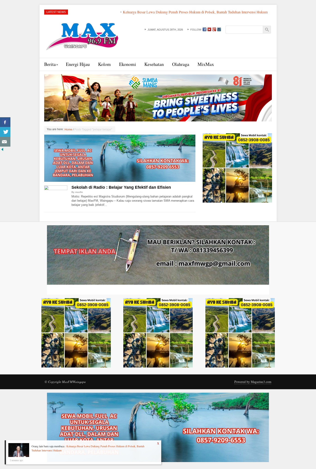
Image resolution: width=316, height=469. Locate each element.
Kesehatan (154, 64)
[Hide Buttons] (2, 148)
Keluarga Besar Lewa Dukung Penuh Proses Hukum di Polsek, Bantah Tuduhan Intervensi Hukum (171, 11)
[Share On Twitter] (5, 132)
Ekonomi (127, 64)
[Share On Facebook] (5, 122)
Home (68, 129)
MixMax (206, 64)
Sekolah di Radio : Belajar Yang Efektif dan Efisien (121, 187)
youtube (209, 29)
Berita (50, 64)
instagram (219, 29)
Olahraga (180, 64)
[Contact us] (5, 142)
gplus (214, 29)
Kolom (104, 64)
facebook (204, 29)
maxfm (79, 192)
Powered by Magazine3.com (252, 382)
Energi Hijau (78, 64)
